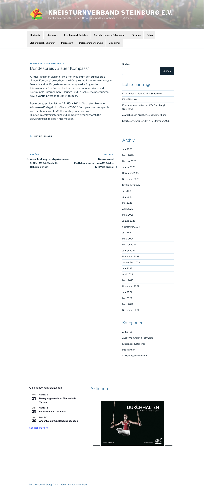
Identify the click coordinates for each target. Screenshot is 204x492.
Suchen (126, 64)
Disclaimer (114, 42)
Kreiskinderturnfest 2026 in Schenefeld (142, 93)
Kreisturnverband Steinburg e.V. (110, 12)
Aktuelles (127, 331)
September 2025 (131, 185)
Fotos (150, 35)
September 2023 (131, 262)
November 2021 (130, 310)
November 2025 (130, 179)
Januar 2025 (128, 220)
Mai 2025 (127, 202)
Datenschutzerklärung (91, 42)
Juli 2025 (126, 191)
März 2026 (128, 155)
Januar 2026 (128, 167)
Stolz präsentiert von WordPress (70, 484)
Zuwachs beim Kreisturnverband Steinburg (144, 114)
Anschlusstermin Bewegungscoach (58, 420)
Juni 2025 (127, 196)
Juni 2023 (127, 268)
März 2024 (128, 238)
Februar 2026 (129, 161)
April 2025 (127, 208)
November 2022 (130, 286)
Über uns (51, 35)
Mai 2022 (127, 298)
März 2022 (127, 304)
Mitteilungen (43, 136)
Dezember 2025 (130, 173)
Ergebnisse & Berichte (76, 35)
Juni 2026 (127, 149)
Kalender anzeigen (38, 427)
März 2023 (128, 280)
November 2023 (130, 256)
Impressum (67, 42)
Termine (136, 35)
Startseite (35, 35)
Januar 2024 (128, 250)
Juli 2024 (126, 232)
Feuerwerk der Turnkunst (52, 411)
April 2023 (127, 274)
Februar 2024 (129, 244)
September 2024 (131, 226)
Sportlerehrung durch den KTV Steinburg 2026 (146, 120)
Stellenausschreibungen (42, 42)
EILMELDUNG (129, 99)
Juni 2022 (127, 292)
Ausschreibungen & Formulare (110, 35)
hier (61, 118)
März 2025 (128, 214)
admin (60, 64)
